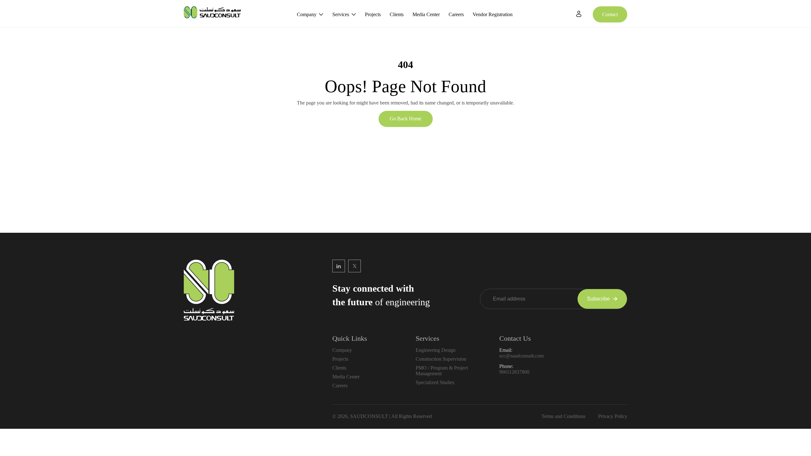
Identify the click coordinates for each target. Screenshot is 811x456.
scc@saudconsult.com (521, 355)
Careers (456, 14)
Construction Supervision (441, 359)
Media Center (426, 14)
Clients (397, 14)
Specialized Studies (435, 382)
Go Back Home (405, 118)
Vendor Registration (493, 14)
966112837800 (514, 372)
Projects (373, 14)
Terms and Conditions (563, 416)
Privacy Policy (612, 416)
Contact (610, 14)
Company (306, 14)
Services (340, 14)
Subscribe (598, 298)
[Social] (338, 266)
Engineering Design (436, 350)
